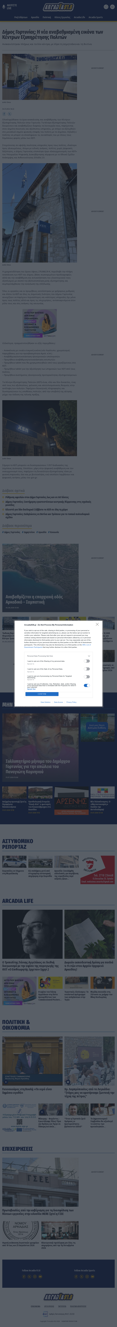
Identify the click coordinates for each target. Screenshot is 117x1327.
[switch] (87, 661)
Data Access (58, 702)
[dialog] (58, 663)
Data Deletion (46, 702)
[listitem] (58, 656)
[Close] (98, 625)
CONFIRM (42, 694)
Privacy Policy (71, 702)
